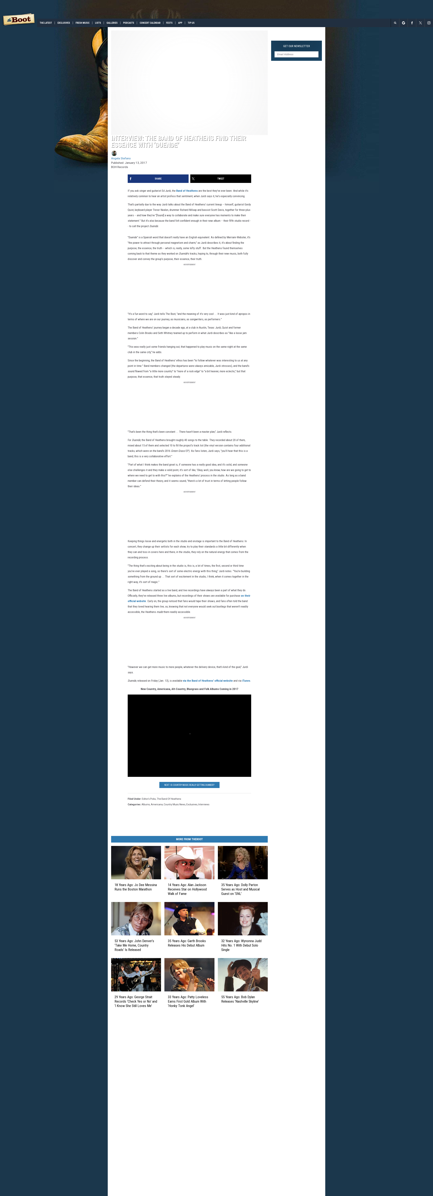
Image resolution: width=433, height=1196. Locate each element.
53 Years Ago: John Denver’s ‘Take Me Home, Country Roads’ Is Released (134, 945)
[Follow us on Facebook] (412, 23)
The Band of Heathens (169, 799)
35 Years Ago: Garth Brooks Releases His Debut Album (187, 943)
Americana (157, 804)
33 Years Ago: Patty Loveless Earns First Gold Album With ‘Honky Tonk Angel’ (188, 1001)
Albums (146, 804)
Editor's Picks (149, 799)
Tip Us (191, 23)
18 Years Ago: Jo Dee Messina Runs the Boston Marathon (136, 887)
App (180, 23)
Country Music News (174, 804)
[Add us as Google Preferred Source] (403, 23)
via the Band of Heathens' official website (208, 680)
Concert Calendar (150, 23)
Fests (169, 23)
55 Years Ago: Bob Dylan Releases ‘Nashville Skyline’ (240, 999)
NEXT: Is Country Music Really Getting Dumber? (189, 785)
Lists (98, 23)
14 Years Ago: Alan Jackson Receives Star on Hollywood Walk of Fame (187, 889)
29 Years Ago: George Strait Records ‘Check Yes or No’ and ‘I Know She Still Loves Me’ (136, 1001)
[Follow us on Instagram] (429, 23)
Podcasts (128, 23)
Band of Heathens (187, 190)
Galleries (112, 23)
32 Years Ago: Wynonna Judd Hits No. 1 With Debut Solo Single (241, 945)
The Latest (46, 23)
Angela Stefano (121, 158)
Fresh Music (82, 23)
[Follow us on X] (420, 23)
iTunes (246, 680)
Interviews (203, 804)
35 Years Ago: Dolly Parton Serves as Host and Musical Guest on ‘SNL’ (240, 889)
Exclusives (64, 23)
